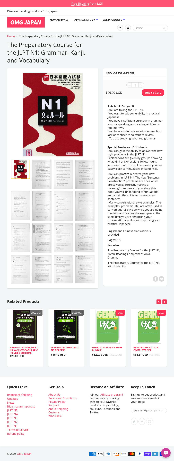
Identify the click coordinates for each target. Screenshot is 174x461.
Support (53, 405)
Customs (54, 412)
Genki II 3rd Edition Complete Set (145, 349)
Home (11, 36)
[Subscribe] (162, 410)
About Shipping (58, 409)
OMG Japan (24, 454)
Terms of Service (18, 430)
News (10, 402)
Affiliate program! (111, 394)
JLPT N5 (12, 410)
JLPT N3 (12, 418)
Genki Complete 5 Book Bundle (107, 349)
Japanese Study (84, 19)
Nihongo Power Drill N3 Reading (65, 349)
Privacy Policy (56, 402)
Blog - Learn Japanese (21, 406)
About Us (54, 394)
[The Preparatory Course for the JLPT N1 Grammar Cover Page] (53, 115)
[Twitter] (134, 421)
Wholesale (55, 416)
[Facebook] (141, 421)
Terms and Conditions (62, 398)
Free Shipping (80, 3)
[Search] (164, 28)
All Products (112, 19)
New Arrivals (59, 19)
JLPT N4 (12, 414)
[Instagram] (149, 421)
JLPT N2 (12, 422)
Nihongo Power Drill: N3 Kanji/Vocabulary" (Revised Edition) (24, 350)
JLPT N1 (12, 426)
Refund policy (15, 434)
